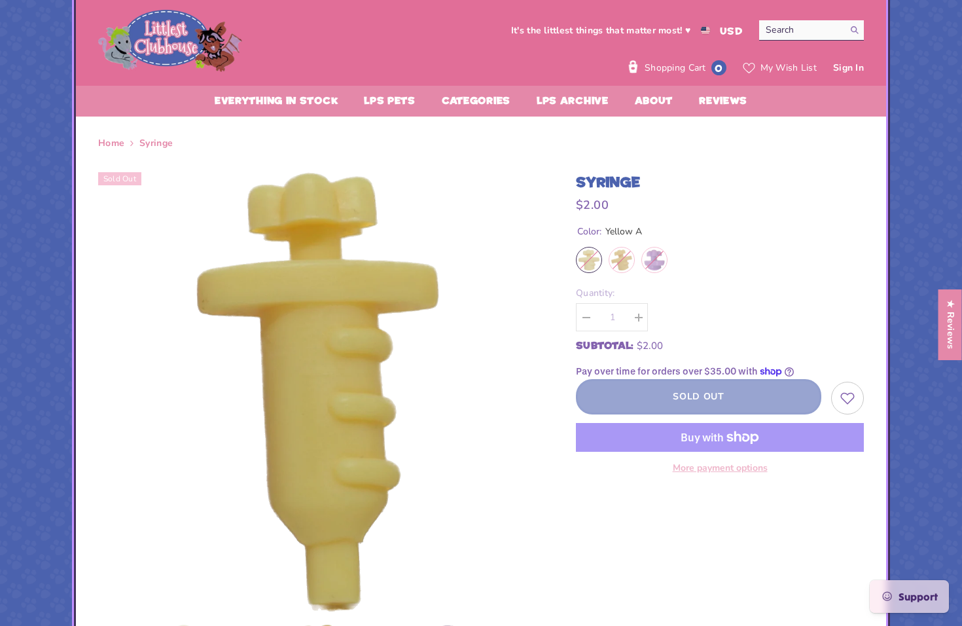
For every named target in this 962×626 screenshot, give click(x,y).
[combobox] (801, 30)
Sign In (848, 68)
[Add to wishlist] (847, 398)
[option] (317, 392)
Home (111, 143)
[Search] (811, 30)
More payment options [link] (720, 468)
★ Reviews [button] (950, 325)
